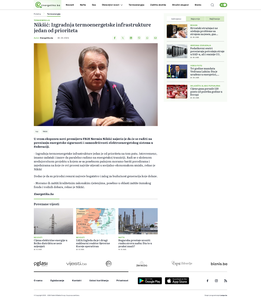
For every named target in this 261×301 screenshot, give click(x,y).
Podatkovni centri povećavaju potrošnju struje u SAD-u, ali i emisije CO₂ (207, 51)
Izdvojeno (176, 18)
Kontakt (76, 280)
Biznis (198, 5)
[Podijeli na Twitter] (123, 38)
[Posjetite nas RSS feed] (225, 280)
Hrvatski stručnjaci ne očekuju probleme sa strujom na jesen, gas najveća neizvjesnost (204, 31)
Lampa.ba (223, 295)
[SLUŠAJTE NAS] (108, 263)
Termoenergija (136, 5)
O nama (38, 280)
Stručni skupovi (180, 5)
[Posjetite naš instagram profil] (216, 280)
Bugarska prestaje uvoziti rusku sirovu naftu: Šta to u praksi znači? (135, 243)
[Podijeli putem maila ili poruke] (155, 38)
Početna (37, 14)
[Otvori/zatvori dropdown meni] (121, 5)
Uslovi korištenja (98, 280)
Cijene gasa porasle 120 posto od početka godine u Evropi (206, 91)
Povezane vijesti (46, 204)
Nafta (83, 5)
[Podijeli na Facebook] (114, 38)
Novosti (70, 5)
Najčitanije (214, 18)
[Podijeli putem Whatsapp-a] (147, 38)
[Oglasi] (40, 263)
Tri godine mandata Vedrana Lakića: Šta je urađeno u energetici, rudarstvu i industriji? (204, 71)
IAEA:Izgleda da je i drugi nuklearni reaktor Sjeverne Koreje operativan (93, 243)
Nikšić (45, 131)
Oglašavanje (57, 280)
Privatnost (122, 280)
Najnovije (195, 18)
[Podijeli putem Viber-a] (139, 38)
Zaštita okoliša (158, 5)
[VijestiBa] (76, 263)
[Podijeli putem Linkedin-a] (131, 38)
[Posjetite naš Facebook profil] (207, 280)
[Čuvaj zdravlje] (181, 263)
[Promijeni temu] (223, 5)
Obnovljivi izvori (110, 5)
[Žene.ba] (142, 263)
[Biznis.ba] (219, 263)
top (36, 131)
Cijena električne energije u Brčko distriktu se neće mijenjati (50, 243)
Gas (94, 5)
